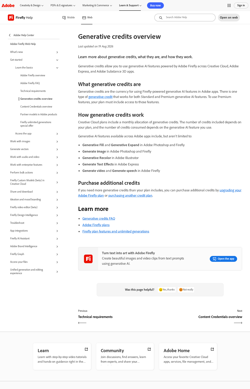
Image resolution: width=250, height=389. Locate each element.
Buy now (155, 5)
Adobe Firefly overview (32, 75)
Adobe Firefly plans (96, 225)
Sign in (241, 5)
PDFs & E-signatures (61, 5)
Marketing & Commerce (95, 5)
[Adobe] (8, 5)
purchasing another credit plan (130, 195)
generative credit (100, 97)
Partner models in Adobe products (38, 114)
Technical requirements (33, 91)
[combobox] (185, 17)
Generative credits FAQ (98, 218)
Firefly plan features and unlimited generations (115, 231)
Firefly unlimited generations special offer (35, 124)
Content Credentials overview (36, 106)
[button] (229, 5)
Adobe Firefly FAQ (30, 83)
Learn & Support (128, 5)
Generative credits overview (36, 98)
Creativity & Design (30, 5)
